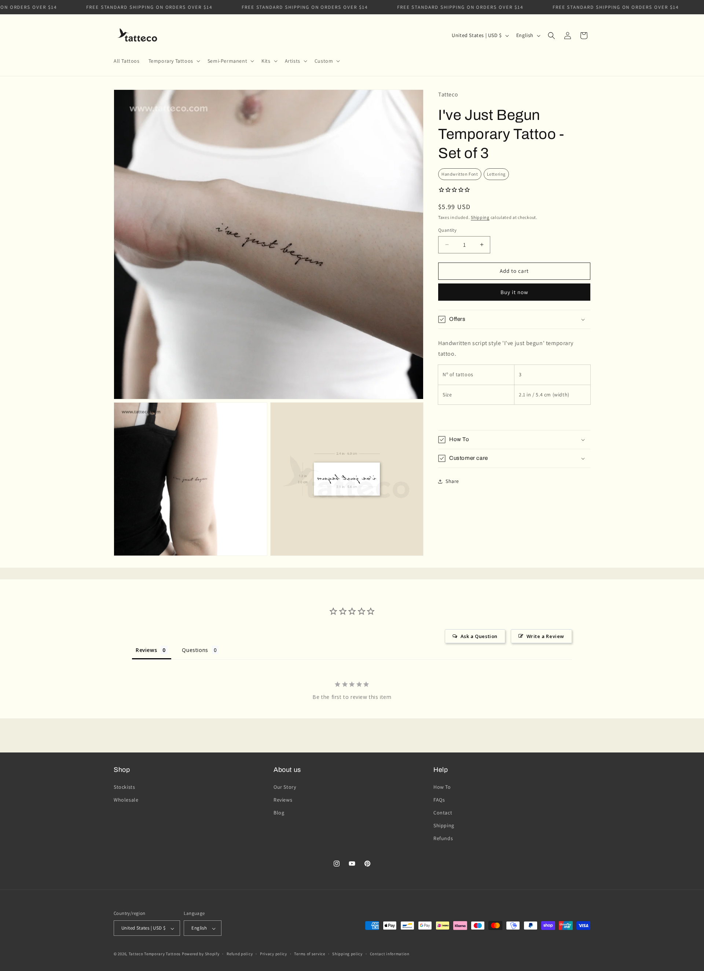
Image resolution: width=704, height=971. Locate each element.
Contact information (390, 953)
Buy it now (514, 292)
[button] (173, 61)
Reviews (283, 799)
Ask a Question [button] (479, 636)
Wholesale (126, 799)
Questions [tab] (195, 649)
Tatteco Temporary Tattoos (155, 954)
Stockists (124, 786)
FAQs (439, 799)
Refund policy (240, 953)
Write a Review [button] (545, 636)
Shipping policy (347, 953)
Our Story (285, 786)
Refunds (443, 838)
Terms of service (309, 953)
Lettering (496, 174)
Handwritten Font (459, 174)
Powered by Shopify (201, 954)
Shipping (480, 217)
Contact (442, 812)
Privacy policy (273, 953)
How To (442, 786)
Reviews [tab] (146, 649)
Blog (279, 812)
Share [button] (452, 481)
